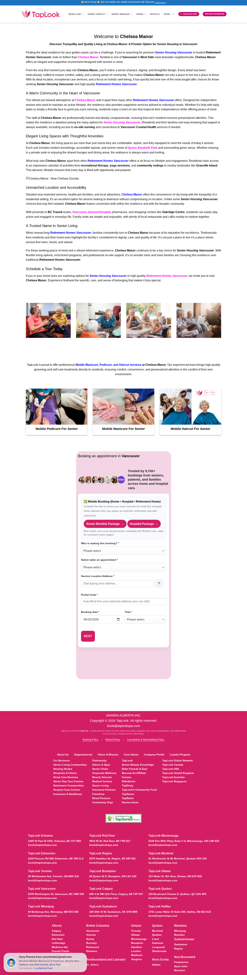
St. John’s (92, 964)
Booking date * (90, 612)
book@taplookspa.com (123, 726)
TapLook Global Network (177, 760)
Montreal (157, 930)
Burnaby (91, 942)
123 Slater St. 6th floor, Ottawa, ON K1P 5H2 (175, 876)
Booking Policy (90, 739)
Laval (155, 939)
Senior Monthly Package (105, 523)
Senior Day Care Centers (68, 781)
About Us (63, 754)
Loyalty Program (180, 754)
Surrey (90, 939)
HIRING (139, 14)
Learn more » (160, 3)
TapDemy (127, 785)
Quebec (157, 934)
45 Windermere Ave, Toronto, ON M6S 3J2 (53, 876)
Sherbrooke (159, 951)
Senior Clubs (100, 768)
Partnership (99, 760)
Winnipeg (180, 930)
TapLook (127, 760)
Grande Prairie (60, 951)
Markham (136, 955)
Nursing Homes (62, 768)
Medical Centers (102, 781)
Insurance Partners (104, 789)
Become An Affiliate (134, 773)
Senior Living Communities (70, 764)
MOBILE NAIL (75, 14)
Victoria (91, 934)
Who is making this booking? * (100, 543)
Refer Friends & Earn (134, 768)
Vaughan (136, 959)
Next (88, 636)
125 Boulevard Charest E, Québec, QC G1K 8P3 (177, 894)
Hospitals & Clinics (65, 773)
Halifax (156, 964)
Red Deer (57, 939)
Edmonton (58, 934)
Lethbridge (58, 942)
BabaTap (84, 731)
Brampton (137, 942)
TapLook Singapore (174, 781)
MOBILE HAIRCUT (96, 14)
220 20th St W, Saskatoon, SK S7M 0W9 (113, 911)
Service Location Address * (97, 576)
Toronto (136, 930)
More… (168, 14)
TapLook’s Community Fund (139, 789)
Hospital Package (144, 523)
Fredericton (181, 962)
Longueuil (158, 947)
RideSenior (128, 781)
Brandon (179, 934)
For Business (61, 760)
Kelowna (91, 951)
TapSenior (128, 794)
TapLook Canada (172, 764)
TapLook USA (170, 768)
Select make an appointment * (99, 559)
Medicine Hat (60, 947)
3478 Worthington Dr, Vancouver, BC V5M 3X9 (56, 894)
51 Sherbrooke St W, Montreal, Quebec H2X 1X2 (177, 858)
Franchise (98, 794)
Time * (128, 612)
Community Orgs (102, 802)
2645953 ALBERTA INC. (123, 715)
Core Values (131, 754)
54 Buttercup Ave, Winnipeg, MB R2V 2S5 (53, 911)
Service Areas (130, 802)
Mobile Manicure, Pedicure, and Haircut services (108, 364)
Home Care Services (65, 777)
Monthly (155, 14)
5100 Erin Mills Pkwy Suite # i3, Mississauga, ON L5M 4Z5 (183, 840)
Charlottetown (60, 964)
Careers (126, 777)
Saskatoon (180, 944)
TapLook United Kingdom (178, 773)
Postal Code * (89, 594)
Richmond (92, 947)
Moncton (179, 970)
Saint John (181, 966)
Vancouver (92, 930)
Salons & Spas (101, 764)
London (136, 951)
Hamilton (136, 947)
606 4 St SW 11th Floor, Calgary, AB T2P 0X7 (116, 894)
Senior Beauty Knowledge (138, 764)
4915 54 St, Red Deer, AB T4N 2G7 (110, 840)
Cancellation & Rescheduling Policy (145, 739)
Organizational (83, 754)
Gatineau (157, 942)
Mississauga (139, 939)
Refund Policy (112, 739)
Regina (178, 948)
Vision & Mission (108, 754)
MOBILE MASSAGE (121, 14)
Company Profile (154, 754)
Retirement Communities (68, 785)
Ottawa (135, 934)
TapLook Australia (173, 777)
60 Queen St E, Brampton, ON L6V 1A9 (112, 876)
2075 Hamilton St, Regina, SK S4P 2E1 (112, 858)
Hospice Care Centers (66, 789)
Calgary (56, 930)
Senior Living (100, 785)
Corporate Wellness (104, 773)
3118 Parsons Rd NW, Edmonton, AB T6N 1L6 (55, 858)
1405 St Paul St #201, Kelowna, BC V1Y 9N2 (54, 840)
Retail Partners (101, 798)
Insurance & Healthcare (67, 794)
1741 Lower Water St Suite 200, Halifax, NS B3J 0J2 (179, 911)
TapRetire (128, 798)
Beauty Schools (102, 777)
